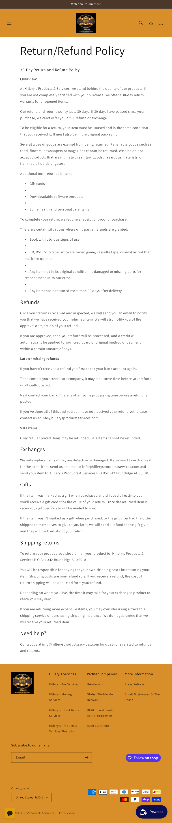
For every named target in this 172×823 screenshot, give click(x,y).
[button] (9, 23)
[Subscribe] (87, 757)
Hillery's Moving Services (60, 697)
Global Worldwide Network (100, 697)
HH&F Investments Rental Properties (100, 713)
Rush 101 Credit (98, 726)
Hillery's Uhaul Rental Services (65, 713)
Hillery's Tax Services (64, 684)
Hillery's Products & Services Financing (63, 728)
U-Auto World (97, 684)
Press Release (135, 684)
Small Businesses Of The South (142, 697)
